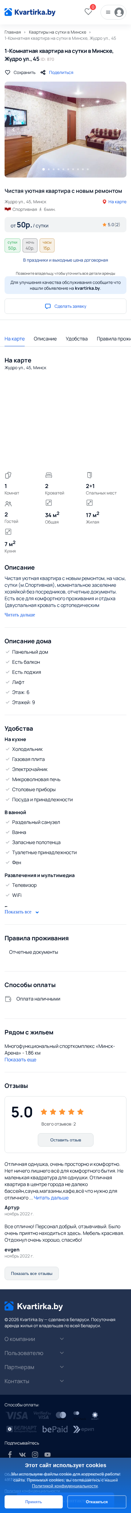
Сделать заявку (70, 306)
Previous (13, 129)
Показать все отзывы (31, 1273)
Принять (33, 1502)
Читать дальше (20, 614)
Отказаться (97, 1502)
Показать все (19, 911)
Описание (45, 338)
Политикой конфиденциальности (65, 1485)
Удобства (77, 338)
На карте (117, 201)
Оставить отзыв (65, 1139)
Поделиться (61, 72)
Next (117, 129)
